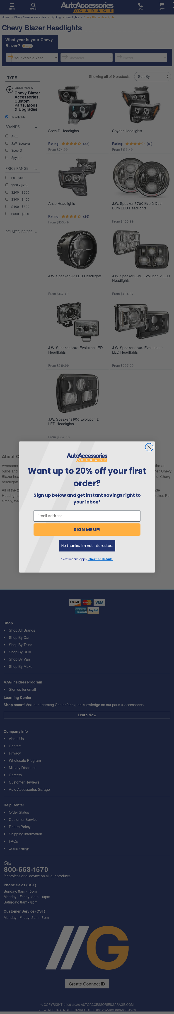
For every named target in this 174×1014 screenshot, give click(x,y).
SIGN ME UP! (87, 529)
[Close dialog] (149, 447)
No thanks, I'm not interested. (87, 545)
